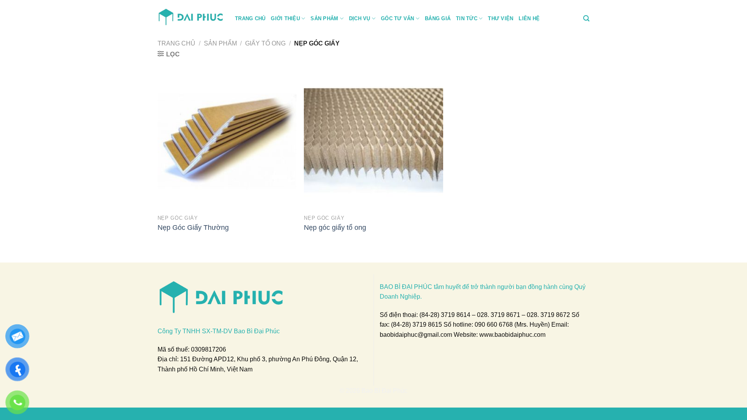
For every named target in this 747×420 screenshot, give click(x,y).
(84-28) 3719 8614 (444, 315)
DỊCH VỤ (359, 18)
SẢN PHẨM (324, 18)
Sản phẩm (220, 43)
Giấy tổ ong (265, 43)
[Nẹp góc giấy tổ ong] (373, 140)
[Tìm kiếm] (586, 18)
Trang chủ (176, 43)
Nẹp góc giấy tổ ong (335, 227)
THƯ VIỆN (500, 18)
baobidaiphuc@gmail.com (416, 334)
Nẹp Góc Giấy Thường (193, 227)
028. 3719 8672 (548, 315)
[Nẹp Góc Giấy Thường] (227, 140)
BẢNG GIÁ (438, 18)
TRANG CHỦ (250, 18)
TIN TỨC (466, 18)
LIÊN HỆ (529, 18)
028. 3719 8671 (498, 315)
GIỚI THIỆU (285, 18)
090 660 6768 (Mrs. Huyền (511, 324)
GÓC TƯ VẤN (397, 18)
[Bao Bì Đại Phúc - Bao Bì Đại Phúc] (190, 16)
